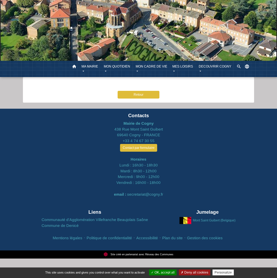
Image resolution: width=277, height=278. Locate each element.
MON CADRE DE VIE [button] (151, 66)
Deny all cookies (196, 272)
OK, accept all (164, 272)
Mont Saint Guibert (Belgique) (214, 220)
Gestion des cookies (205, 238)
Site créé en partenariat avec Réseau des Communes (141, 254)
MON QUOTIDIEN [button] (117, 66)
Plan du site (172, 238)
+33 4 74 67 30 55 (139, 141)
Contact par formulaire (139, 147)
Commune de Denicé (60, 225)
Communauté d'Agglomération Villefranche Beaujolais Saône (95, 220)
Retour (138, 94)
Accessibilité (147, 238)
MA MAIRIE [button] (90, 66)
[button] (74, 67)
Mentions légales (67, 238)
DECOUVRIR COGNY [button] (215, 66)
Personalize (223, 272)
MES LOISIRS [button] (182, 66)
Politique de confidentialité (109, 238)
